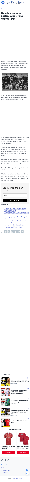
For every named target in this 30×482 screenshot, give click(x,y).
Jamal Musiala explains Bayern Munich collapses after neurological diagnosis (18, 392)
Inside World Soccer (17, 478)
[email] (22, 231)
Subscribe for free (15, 200)
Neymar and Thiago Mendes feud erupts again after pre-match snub (19, 412)
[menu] (2, 2)
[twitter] (9, 231)
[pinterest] (18, 231)
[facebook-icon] (2, 460)
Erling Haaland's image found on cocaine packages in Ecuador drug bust (19, 402)
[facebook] (5, 231)
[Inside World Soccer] (15, 2)
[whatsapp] (12, 231)
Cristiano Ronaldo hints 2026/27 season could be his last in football (19, 380)
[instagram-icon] (8, 460)
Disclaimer (5, 472)
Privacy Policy (6, 470)
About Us (5, 468)
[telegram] (15, 231)
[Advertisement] (15, 41)
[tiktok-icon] (5, 460)
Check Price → (8, 452)
